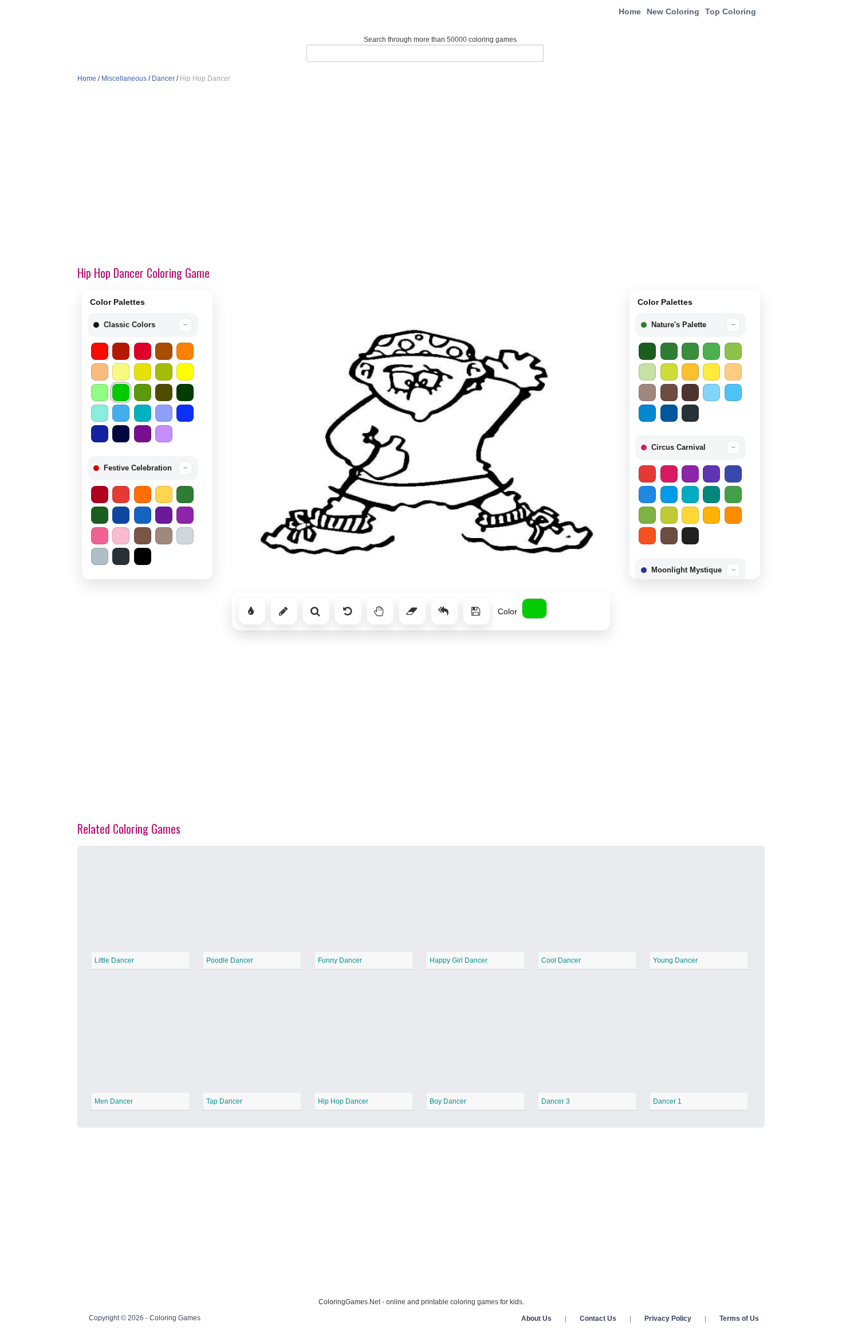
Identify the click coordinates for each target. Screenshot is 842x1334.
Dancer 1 (667, 1101)
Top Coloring (730, 11)
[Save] (476, 611)
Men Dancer (114, 1101)
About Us (536, 1319)
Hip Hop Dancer (343, 1101)
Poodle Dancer (229, 960)
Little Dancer (114, 960)
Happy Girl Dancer (458, 960)
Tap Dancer (224, 1101)
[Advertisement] (421, 175)
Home (630, 11)
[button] (143, 325)
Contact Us (598, 1319)
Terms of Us (739, 1319)
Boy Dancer (448, 1101)
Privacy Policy (667, 1319)
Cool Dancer (561, 960)
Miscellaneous (124, 78)
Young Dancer (675, 960)
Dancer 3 (555, 1101)
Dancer (163, 78)
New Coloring (673, 11)
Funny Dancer (340, 960)
